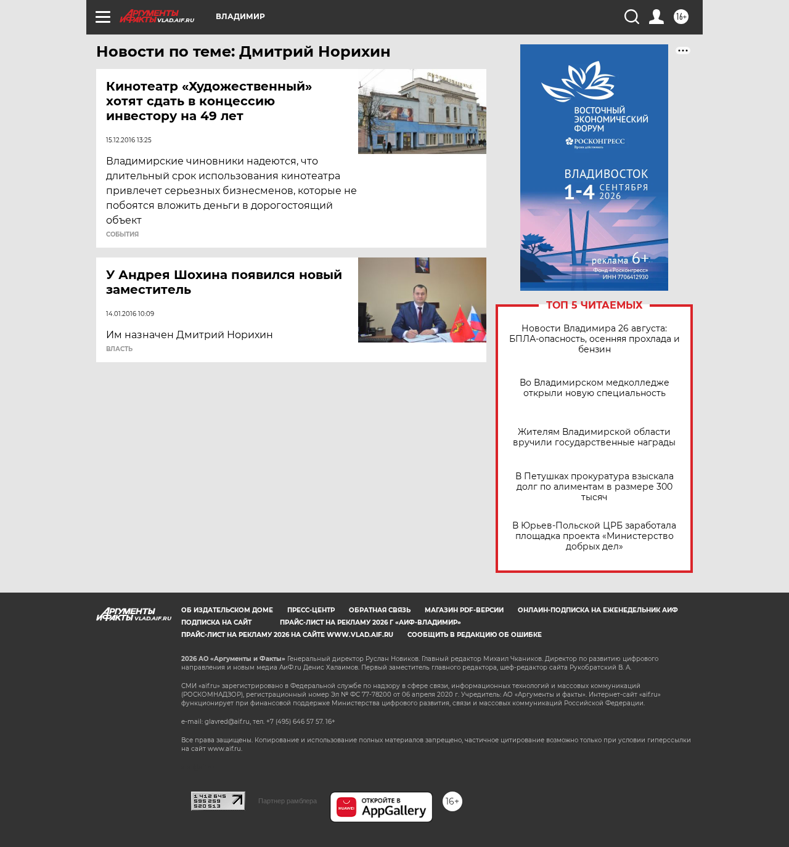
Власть (119, 349)
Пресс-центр (311, 610)
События (122, 235)
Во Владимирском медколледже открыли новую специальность (594, 388)
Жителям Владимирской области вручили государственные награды (594, 437)
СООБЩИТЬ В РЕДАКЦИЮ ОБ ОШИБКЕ (474, 635)
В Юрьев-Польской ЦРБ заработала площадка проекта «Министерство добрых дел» (594, 536)
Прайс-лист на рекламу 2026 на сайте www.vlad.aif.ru (287, 635)
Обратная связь (380, 610)
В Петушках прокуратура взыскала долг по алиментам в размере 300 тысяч (594, 487)
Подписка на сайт (216, 622)
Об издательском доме (227, 610)
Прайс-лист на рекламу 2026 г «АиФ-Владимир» (370, 622)
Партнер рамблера (287, 800)
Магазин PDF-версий (464, 610)
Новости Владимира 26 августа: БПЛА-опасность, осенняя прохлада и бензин (594, 339)
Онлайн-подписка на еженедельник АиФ (598, 610)
